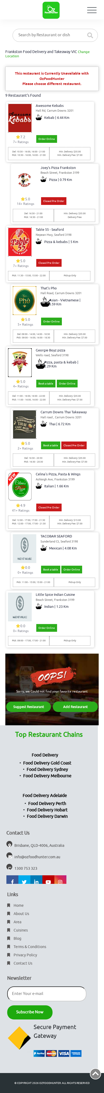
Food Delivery (45, 755)
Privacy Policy (25, 955)
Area (17, 922)
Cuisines (20, 930)
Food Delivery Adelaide (45, 795)
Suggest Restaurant (28, 707)
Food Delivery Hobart (47, 810)
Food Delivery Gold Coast (47, 763)
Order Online (46, 139)
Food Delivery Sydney (47, 769)
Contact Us (22, 963)
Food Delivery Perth (47, 803)
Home (18, 905)
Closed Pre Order (53, 201)
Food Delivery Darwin (47, 816)
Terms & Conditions (29, 947)
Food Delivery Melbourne (47, 776)
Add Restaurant (75, 707)
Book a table (45, 383)
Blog (17, 938)
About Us (21, 914)
